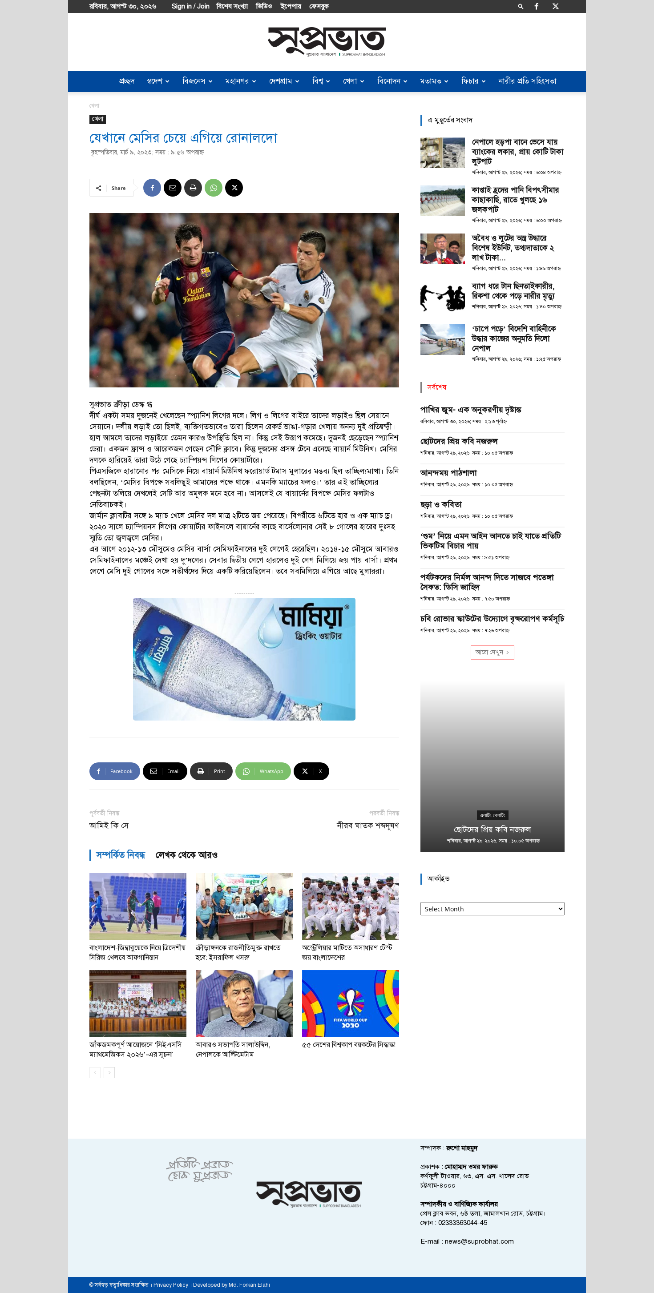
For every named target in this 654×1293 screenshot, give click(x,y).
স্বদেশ (154, 81)
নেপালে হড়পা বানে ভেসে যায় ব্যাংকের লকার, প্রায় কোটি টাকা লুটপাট (518, 151)
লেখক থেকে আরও (187, 855)
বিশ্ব (317, 81)
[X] (556, 6)
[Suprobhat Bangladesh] (327, 42)
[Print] (193, 188)
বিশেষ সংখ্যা (232, 6)
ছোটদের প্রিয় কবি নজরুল (459, 441)
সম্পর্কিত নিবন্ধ (121, 855)
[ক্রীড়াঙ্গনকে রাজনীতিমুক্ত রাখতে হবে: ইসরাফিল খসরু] (244, 906)
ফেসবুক (319, 6)
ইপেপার (291, 6)
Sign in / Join (191, 6)
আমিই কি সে (109, 825)
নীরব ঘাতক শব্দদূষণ (368, 825)
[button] (521, 6)
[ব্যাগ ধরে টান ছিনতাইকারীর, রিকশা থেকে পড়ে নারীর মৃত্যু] (442, 297)
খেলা (350, 81)
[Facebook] (536, 6)
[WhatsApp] (213, 188)
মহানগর (237, 81)
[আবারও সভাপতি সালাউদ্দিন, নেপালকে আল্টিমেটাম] (244, 1003)
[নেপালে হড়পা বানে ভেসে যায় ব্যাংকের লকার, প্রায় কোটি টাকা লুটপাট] (442, 152)
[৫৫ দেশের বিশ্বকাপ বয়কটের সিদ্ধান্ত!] (350, 1003)
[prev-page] (95, 1072)
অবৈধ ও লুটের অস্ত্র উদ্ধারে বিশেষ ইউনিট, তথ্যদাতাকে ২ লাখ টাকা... (513, 248)
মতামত (430, 81)
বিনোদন (388, 81)
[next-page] (109, 1072)
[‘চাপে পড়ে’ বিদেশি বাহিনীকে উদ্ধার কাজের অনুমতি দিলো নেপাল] (442, 339)
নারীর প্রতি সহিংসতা (528, 81)
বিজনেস (194, 81)
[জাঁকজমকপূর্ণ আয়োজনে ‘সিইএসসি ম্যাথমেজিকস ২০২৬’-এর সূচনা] (137, 1003)
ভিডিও (264, 6)
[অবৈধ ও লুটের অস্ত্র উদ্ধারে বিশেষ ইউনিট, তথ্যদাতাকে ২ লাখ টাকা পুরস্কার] (442, 249)
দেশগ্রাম (280, 81)
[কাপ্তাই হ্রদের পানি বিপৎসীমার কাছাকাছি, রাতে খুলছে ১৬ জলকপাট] (442, 200)
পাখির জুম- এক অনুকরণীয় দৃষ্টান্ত (470, 410)
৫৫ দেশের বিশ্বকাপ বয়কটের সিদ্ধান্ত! (349, 1044)
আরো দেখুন (489, 652)
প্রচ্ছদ (126, 81)
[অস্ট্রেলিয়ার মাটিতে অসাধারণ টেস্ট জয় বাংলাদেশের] (350, 906)
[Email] (173, 188)
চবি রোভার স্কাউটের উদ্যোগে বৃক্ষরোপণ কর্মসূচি (492, 619)
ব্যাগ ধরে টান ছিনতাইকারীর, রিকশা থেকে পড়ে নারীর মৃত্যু (513, 291)
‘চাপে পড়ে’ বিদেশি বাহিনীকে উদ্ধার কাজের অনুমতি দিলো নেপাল (514, 338)
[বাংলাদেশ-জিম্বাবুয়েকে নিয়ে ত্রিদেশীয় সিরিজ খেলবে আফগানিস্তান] (137, 906)
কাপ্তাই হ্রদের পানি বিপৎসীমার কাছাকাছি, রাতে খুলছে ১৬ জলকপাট (515, 199)
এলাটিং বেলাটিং (492, 815)
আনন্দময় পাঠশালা (448, 473)
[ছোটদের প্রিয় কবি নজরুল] (492, 766)
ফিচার (470, 81)
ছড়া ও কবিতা (441, 504)
